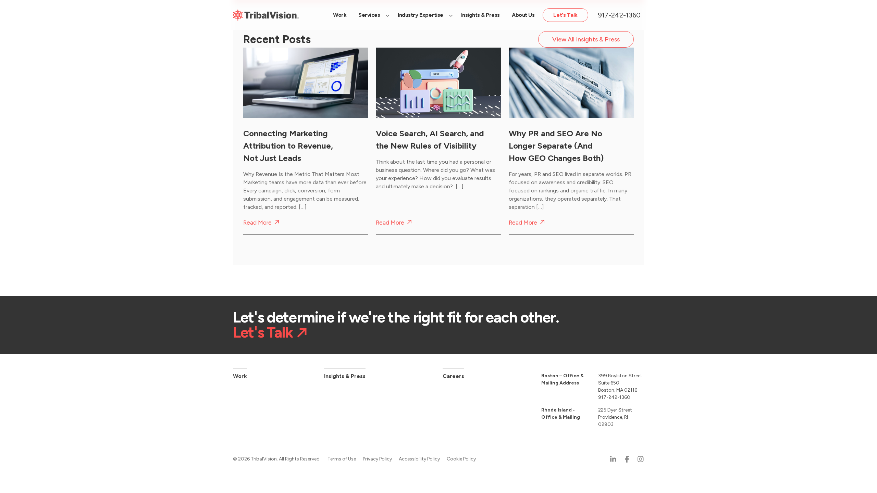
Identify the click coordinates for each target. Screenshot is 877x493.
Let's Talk (263, 332)
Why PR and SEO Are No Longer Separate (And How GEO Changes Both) (556, 145)
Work (240, 376)
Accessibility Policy (419, 459)
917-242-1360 (619, 15)
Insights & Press (345, 376)
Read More (257, 222)
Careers (453, 376)
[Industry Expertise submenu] (451, 15)
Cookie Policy (461, 459)
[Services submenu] (387, 15)
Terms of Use (342, 459)
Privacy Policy (377, 459)
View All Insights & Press (586, 39)
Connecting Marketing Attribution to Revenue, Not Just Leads (288, 145)
